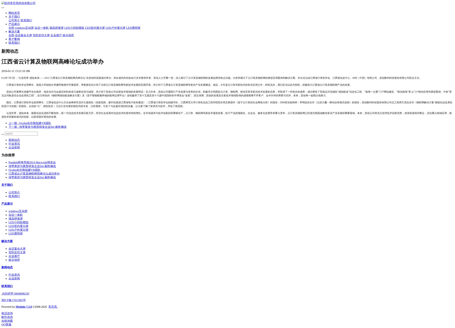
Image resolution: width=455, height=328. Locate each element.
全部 (11, 27)
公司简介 (14, 20)
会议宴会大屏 (23, 35)
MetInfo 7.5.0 (24, 306)
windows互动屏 (24, 27)
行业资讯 (14, 143)
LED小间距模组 (74, 27)
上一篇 (30, 123)
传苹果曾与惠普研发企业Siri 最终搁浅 (32, 166)
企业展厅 (56, 35)
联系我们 (26, 20)
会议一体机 (41, 27)
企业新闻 (14, 147)
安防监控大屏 (41, 35)
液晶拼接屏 (56, 27)
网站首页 (14, 12)
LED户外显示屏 (115, 27)
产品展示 (14, 24)
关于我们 (14, 16)
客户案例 (14, 39)
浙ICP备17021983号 (13, 300)
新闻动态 (14, 140)
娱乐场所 (68, 35)
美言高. (53, 306)
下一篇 (37, 126)
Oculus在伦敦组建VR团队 (25, 169)
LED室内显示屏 (95, 27)
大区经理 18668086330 (15, 293)
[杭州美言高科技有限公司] (227, 3)
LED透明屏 (133, 27)
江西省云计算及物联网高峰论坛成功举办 (34, 173)
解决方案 (14, 31)
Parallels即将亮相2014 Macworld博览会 (32, 162)
